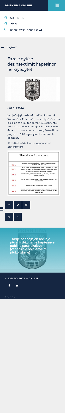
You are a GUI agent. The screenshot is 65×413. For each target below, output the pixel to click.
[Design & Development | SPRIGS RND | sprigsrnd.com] (10, 297)
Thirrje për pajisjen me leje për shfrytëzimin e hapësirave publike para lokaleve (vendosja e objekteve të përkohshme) (32, 245)
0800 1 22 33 (17, 30)
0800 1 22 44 (34, 30)
